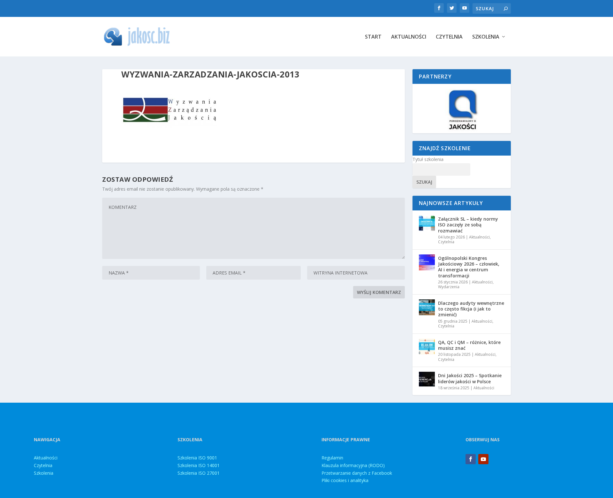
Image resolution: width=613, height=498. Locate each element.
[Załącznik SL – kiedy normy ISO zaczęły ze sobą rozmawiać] (427, 223)
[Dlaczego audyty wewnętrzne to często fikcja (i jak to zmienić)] (427, 307)
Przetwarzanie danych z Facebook (357, 473)
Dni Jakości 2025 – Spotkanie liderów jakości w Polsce (470, 378)
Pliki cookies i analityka (345, 480)
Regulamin (332, 458)
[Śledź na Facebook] (470, 459)
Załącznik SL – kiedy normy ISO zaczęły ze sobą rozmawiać (468, 224)
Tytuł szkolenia (427, 159)
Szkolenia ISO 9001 (197, 458)
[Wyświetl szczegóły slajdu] (462, 108)
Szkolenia (485, 37)
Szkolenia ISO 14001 (199, 465)
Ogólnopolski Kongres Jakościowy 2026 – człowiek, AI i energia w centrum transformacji (468, 267)
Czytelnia (449, 37)
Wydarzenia (448, 286)
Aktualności (408, 37)
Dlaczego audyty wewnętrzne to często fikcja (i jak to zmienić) (471, 309)
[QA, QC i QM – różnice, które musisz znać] (427, 347)
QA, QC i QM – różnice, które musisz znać (469, 345)
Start (373, 37)
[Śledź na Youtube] (483, 459)
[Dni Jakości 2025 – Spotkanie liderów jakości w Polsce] (427, 380)
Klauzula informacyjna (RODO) (353, 465)
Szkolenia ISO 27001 (199, 473)
